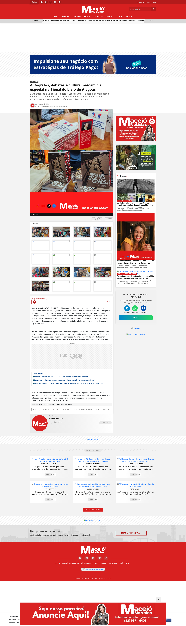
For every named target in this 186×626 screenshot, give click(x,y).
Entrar (35, 2)
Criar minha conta (130, 533)
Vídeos (120, 16)
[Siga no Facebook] (41, 2)
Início (57, 16)
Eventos (110, 16)
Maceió (46, 409)
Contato (128, 16)
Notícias (78, 16)
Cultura (67, 409)
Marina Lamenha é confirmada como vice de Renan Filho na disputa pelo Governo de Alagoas (104, 21)
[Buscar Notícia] (153, 9)
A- (93, 219)
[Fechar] (158, 599)
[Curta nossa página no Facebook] (80, 558)
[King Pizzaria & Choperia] (136, 128)
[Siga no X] (50, 2)
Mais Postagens (93, 509)
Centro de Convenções (84, 409)
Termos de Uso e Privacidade (105, 563)
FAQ (120, 563)
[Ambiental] (136, 157)
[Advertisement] (93, 37)
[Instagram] (50, 422)
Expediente (88, 563)
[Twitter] (60, 422)
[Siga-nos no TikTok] (106, 558)
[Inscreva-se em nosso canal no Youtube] (99, 558)
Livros (36, 409)
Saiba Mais (105, 423)
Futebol (88, 16)
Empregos (67, 16)
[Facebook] (55, 422)
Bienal (56, 409)
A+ (100, 219)
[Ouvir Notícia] (34, 302)
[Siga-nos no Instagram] (86, 558)
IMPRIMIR (108, 219)
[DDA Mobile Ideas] (93, 64)
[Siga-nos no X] (93, 558)
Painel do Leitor (75, 563)
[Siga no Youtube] (54, 2)
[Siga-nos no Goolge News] (93, 569)
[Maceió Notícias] (93, 9)
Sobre (64, 563)
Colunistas (99, 16)
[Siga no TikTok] (59, 2)
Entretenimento (103, 409)
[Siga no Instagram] (46, 2)
